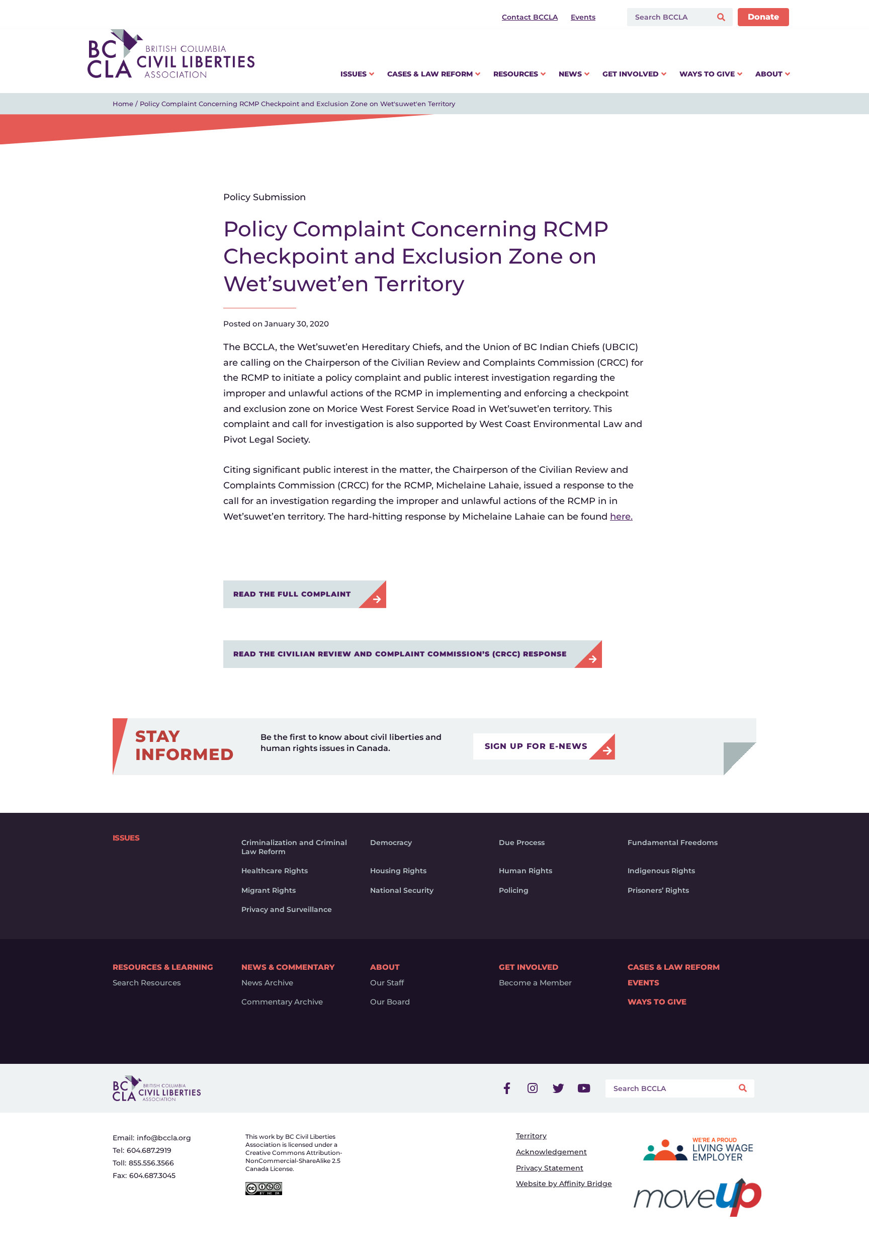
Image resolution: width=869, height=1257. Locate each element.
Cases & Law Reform (674, 967)
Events (643, 982)
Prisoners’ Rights (658, 890)
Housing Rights (398, 870)
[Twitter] (558, 1088)
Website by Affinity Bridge (564, 1183)
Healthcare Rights (274, 870)
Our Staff (387, 982)
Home (123, 104)
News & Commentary (287, 967)
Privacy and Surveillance (286, 909)
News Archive (267, 982)
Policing (514, 890)
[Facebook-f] (506, 1088)
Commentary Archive (282, 1002)
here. (621, 516)
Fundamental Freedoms (673, 842)
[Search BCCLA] (667, 17)
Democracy (391, 842)
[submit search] (722, 17)
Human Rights (525, 870)
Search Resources (147, 982)
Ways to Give (657, 1002)
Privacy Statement (549, 1167)
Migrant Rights (268, 890)
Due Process (522, 842)
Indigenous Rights (661, 870)
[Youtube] (583, 1088)
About (385, 967)
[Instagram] (532, 1088)
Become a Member (535, 982)
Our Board (390, 1002)
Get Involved (528, 967)
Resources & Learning (163, 967)
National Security (401, 890)
